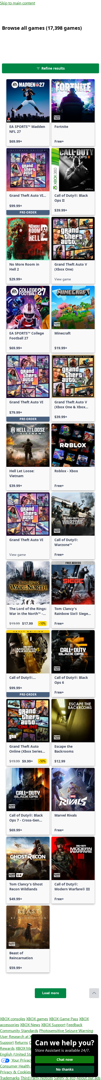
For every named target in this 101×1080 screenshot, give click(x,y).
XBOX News (30, 1024)
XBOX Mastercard (30, 1048)
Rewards (7, 1048)
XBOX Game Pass (63, 1018)
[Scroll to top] (94, 993)
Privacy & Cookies (15, 1071)
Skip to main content (17, 2)
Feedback (74, 1024)
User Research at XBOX (20, 1036)
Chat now (65, 1059)
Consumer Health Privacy (21, 1065)
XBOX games (37, 1018)
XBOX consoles (12, 1018)
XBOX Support (53, 1024)
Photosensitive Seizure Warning (66, 1030)
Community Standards (19, 1030)
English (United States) (19, 1054)
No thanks (65, 1069)
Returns (21, 1042)
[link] (28, 112)
